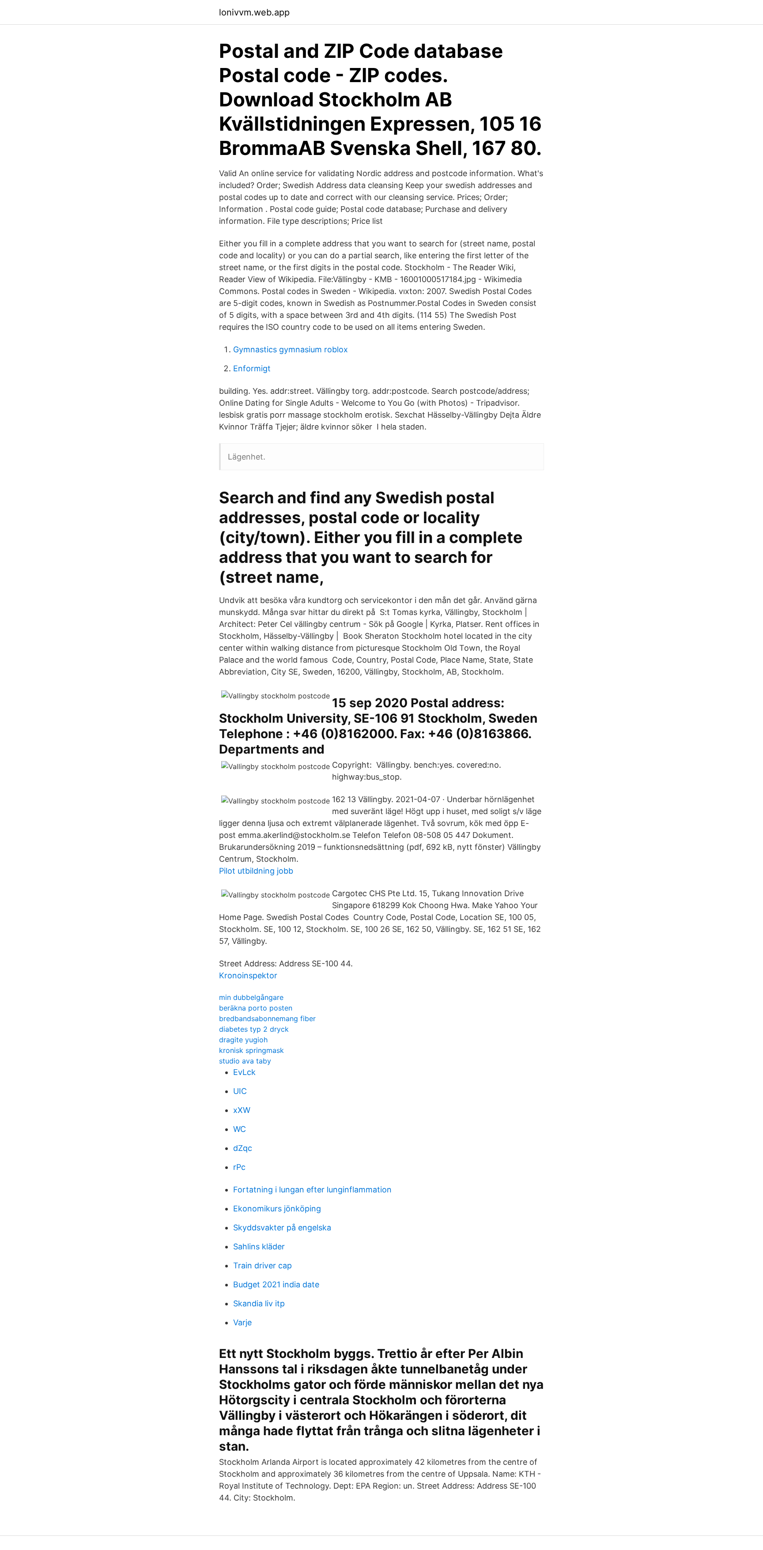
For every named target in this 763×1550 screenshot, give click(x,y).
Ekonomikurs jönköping (277, 1208)
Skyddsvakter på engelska (282, 1227)
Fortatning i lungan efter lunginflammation (312, 1189)
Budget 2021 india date (276, 1284)
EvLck (244, 1072)
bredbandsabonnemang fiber (267, 1018)
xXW (241, 1110)
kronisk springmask (251, 1050)
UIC (240, 1091)
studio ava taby (245, 1060)
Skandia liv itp (259, 1303)
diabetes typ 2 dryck (254, 1029)
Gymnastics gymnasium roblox (290, 349)
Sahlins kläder (259, 1246)
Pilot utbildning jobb (256, 870)
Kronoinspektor (248, 975)
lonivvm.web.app (254, 12)
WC (239, 1129)
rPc (239, 1167)
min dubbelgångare (251, 997)
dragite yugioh (243, 1039)
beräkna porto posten (255, 1007)
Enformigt (252, 368)
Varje (242, 1322)
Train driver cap (262, 1265)
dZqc (242, 1148)
